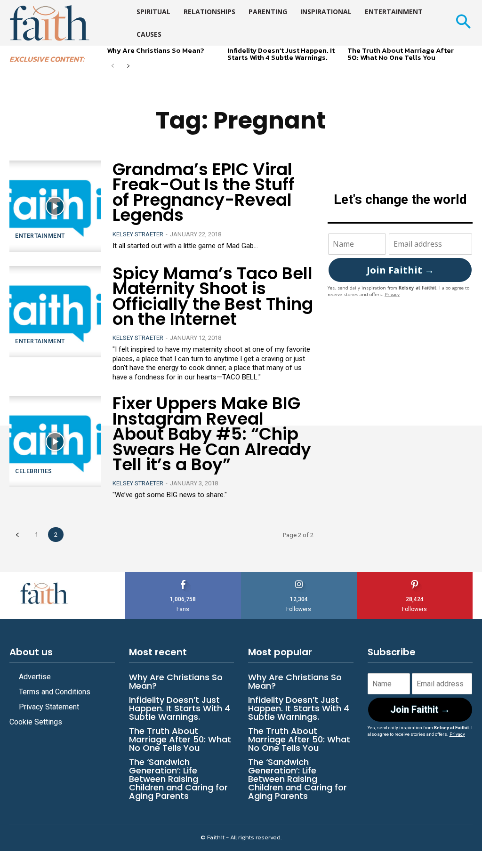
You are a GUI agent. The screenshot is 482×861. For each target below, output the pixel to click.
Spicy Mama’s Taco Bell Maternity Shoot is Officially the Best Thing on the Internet (212, 296)
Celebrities (33, 471)
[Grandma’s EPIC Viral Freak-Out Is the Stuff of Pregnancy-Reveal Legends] (55, 206)
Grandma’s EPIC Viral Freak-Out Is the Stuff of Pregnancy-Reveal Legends (203, 192)
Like (183, 575)
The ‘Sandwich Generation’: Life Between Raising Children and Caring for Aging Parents (178, 779)
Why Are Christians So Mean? (155, 50)
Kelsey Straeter (137, 234)
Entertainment (40, 236)
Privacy (392, 294)
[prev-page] (113, 66)
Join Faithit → (400, 270)
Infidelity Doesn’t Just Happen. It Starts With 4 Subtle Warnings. (281, 54)
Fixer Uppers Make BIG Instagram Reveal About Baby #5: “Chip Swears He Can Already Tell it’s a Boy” (211, 433)
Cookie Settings (35, 721)
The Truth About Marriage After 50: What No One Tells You (400, 54)
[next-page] (128, 66)
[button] (463, 22)
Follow (299, 575)
